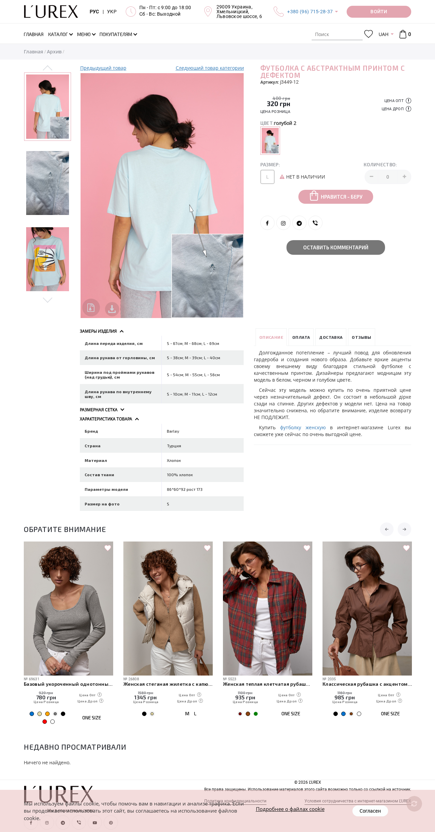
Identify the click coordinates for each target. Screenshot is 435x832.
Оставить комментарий (335, 247)
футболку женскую (303, 427)
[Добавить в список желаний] (107, 548)
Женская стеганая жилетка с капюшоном (168, 684)
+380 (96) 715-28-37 (310, 11)
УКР (112, 11)
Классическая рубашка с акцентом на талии (367, 684)
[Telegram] (299, 223)
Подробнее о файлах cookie (290, 808)
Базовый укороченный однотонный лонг (68, 684)
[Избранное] (368, 34)
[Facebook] (267, 223)
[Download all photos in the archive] (91, 307)
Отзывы (361, 337)
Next (48, 299)
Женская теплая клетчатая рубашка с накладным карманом (267, 684)
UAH (383, 34)
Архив (54, 51)
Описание (271, 337)
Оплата (301, 337)
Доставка (331, 337)
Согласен (370, 811)
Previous (48, 68)
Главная (33, 51)
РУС (94, 11)
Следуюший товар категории (210, 68)
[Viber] (315, 223)
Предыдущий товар (103, 68)
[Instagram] (283, 223)
